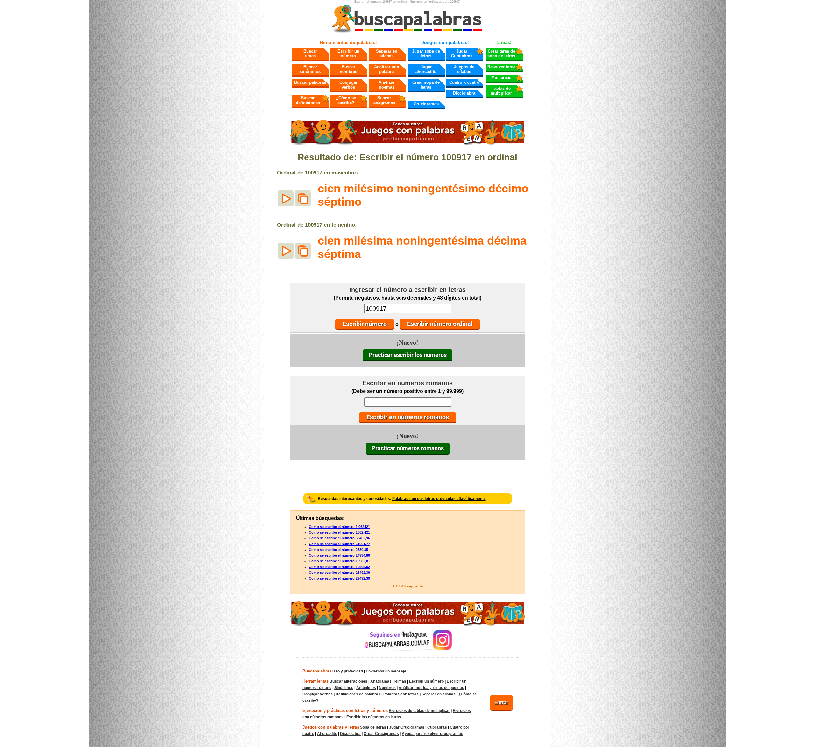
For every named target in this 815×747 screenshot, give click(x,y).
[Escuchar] (286, 198)
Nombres (387, 688)
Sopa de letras (373, 727)
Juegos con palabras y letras (330, 727)
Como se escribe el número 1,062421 (339, 527)
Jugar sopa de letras (426, 53)
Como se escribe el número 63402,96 (339, 538)
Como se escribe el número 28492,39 (339, 572)
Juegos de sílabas (464, 69)
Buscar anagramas (384, 100)
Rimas (400, 681)
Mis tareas (501, 77)
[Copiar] (303, 198)
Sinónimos (343, 688)
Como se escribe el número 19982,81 (339, 561)
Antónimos (366, 688)
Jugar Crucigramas (406, 727)
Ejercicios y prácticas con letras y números (345, 710)
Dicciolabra (464, 93)
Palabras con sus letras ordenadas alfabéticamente (439, 498)
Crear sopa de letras (426, 84)
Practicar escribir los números (408, 355)
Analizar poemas (387, 84)
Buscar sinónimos (310, 69)
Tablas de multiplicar (501, 91)
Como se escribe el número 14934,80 (339, 555)
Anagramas (381, 681)
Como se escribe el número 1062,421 (339, 532)
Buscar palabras (310, 82)
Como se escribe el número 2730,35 (338, 549)
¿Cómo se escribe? (346, 100)
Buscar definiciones (308, 100)
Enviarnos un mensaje (386, 671)
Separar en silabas (439, 694)
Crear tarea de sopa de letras (501, 53)
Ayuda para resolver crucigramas (432, 733)
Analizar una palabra (386, 69)
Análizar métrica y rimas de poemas (431, 688)
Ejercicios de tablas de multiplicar (419, 710)
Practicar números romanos (408, 448)
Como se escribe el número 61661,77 (339, 544)
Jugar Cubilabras (461, 53)
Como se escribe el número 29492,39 (339, 578)
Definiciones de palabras (358, 694)
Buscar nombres (348, 69)
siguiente (415, 586)
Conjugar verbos (348, 84)
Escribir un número (348, 53)
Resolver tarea (501, 66)
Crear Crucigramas (381, 733)
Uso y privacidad (347, 671)
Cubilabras (437, 727)
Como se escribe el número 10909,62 (339, 567)
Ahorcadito (327, 733)
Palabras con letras (401, 694)
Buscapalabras (316, 671)
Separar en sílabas (386, 53)
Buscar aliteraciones (348, 681)
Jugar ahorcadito (425, 69)
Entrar (501, 703)
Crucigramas (426, 104)
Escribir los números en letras (373, 717)
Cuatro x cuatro (464, 82)
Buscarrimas (310, 53)
